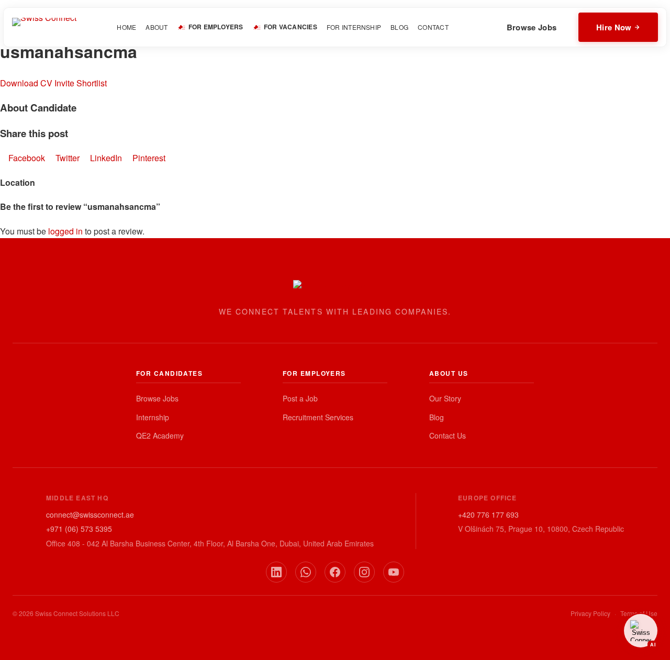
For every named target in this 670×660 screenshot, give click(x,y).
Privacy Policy (590, 613)
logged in (65, 231)
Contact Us (447, 435)
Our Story (445, 398)
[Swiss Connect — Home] (44, 27)
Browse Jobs (531, 27)
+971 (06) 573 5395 (79, 528)
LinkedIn (106, 158)
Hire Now (613, 27)
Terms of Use (638, 613)
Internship (152, 417)
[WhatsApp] (305, 572)
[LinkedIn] (276, 572)
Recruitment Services (318, 417)
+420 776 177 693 (488, 514)
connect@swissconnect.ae (90, 514)
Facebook (26, 158)
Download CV (26, 83)
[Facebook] (335, 572)
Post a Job (300, 398)
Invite (64, 83)
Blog (436, 417)
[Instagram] (364, 572)
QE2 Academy (160, 435)
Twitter (67, 158)
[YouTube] (393, 572)
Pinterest (147, 158)
